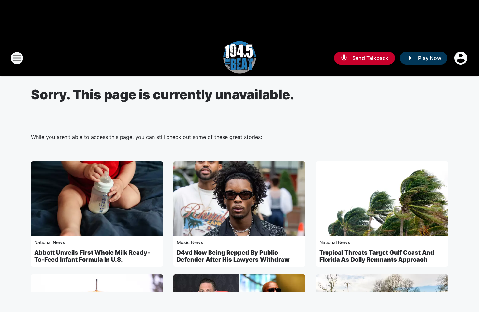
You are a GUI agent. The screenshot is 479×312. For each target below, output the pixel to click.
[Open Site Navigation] (16, 58)
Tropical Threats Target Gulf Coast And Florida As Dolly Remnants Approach (376, 256)
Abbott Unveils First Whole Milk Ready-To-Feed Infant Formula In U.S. (92, 256)
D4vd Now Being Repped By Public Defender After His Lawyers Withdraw (233, 256)
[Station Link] (239, 58)
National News (49, 242)
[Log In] (461, 58)
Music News (190, 242)
